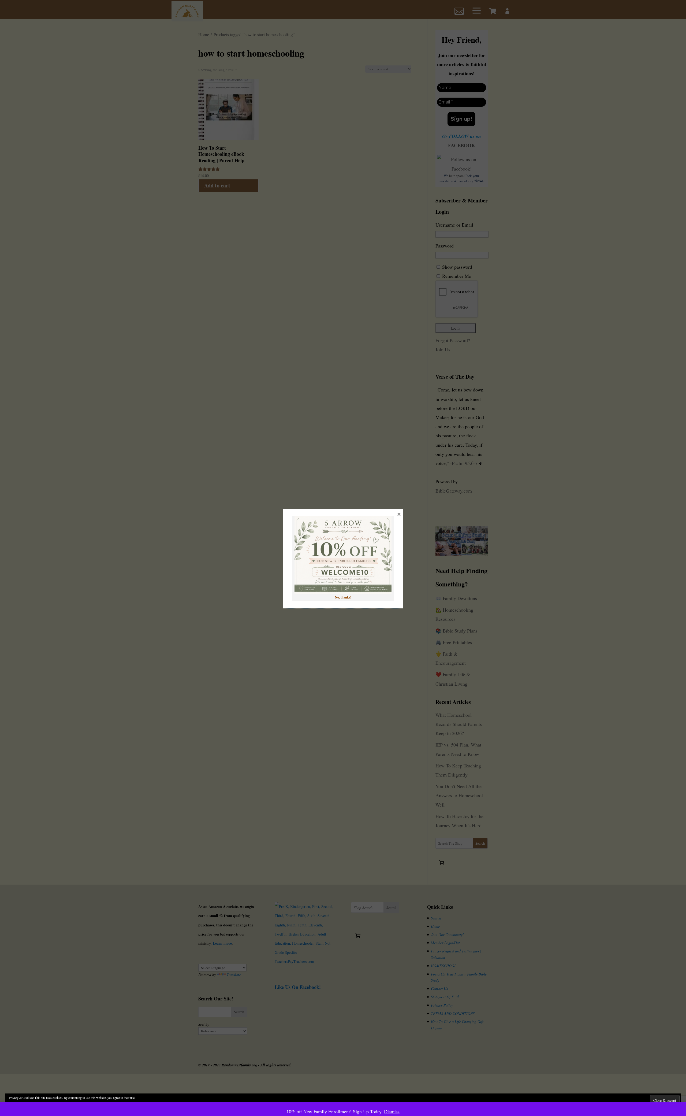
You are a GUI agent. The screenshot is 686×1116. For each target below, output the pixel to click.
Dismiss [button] (392, 1111)
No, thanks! (343, 597)
